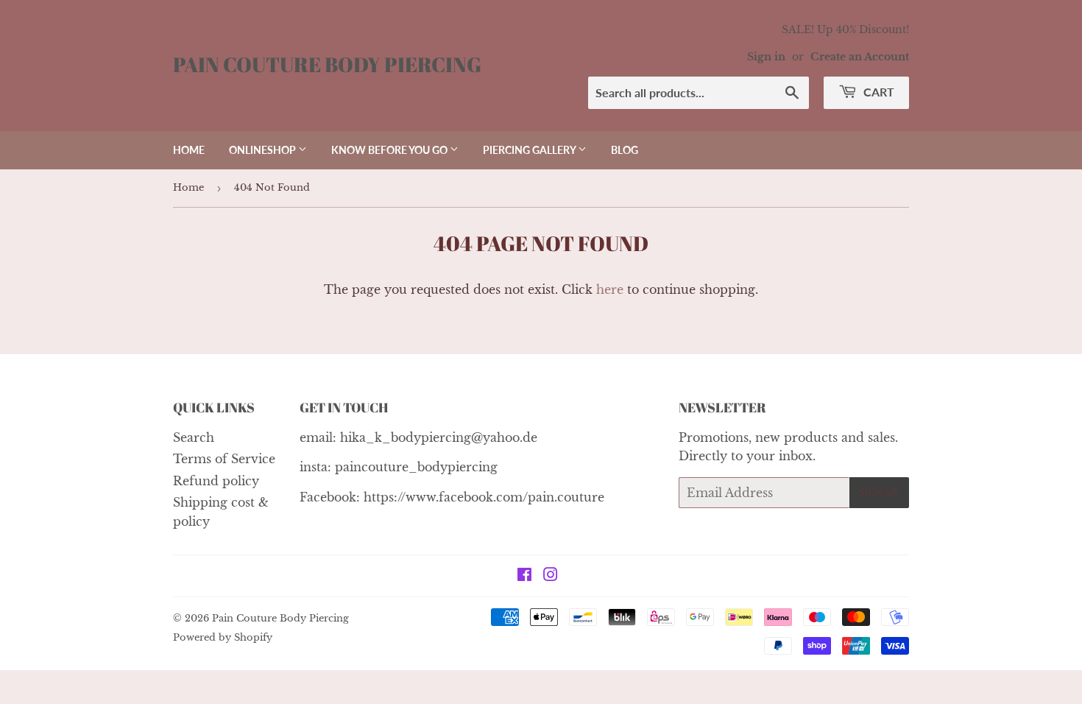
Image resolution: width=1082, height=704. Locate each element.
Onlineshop (263, 150)
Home (189, 150)
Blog (624, 150)
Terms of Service (224, 458)
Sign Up (879, 492)
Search (193, 437)
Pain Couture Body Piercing (327, 64)
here (609, 289)
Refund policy (216, 481)
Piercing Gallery (530, 150)
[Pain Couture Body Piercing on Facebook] (524, 576)
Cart (877, 92)
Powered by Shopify (222, 637)
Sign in (766, 57)
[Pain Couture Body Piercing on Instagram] (550, 576)
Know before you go (390, 150)
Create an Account (859, 57)
